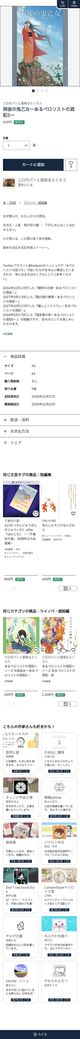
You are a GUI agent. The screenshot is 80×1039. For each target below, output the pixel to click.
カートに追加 (33, 165)
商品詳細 (17, 356)
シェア (16, 442)
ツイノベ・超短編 (35, 203)
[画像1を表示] (33, 90)
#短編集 (8, 334)
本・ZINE (9, 203)
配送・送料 (19, 420)
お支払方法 (19, 431)
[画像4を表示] (46, 90)
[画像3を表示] (42, 90)
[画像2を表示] (37, 90)
